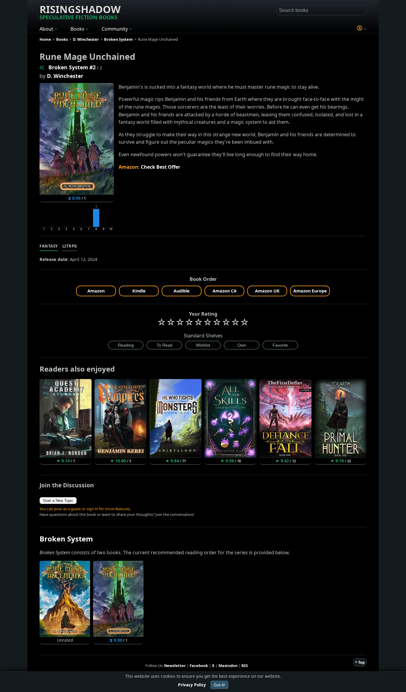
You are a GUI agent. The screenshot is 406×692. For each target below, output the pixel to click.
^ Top (360, 662)
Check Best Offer (160, 167)
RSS (244, 665)
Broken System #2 (72, 67)
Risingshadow (80, 11)
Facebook (199, 665)
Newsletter (175, 665)
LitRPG (69, 246)
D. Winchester (65, 75)
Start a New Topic (58, 500)
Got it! (219, 684)
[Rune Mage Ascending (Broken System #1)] (42, 67)
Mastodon (227, 665)
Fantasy (49, 246)
